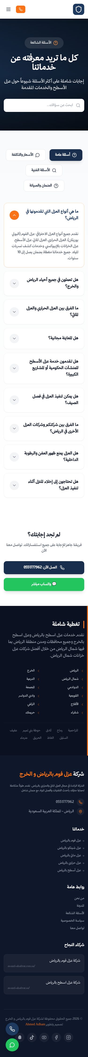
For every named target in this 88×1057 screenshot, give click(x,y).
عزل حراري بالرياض (69, 863)
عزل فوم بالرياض (71, 841)
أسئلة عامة (62, 155)
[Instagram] (68, 1037)
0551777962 (65, 802)
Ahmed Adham (35, 1024)
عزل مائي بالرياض (71, 855)
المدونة (80, 906)
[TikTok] (32, 1037)
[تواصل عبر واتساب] (12, 1044)
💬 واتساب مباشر (44, 584)
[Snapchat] (19, 1037)
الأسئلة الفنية (40, 170)
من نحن (79, 898)
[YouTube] (44, 1037)
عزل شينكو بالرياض (69, 848)
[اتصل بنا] (12, 1029)
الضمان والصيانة (41, 186)
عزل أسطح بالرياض (69, 870)
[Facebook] (56, 1037)
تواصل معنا (77, 928)
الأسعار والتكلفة (22, 155)
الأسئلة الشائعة (75, 913)
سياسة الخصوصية (72, 921)
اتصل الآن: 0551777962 (40, 567)
